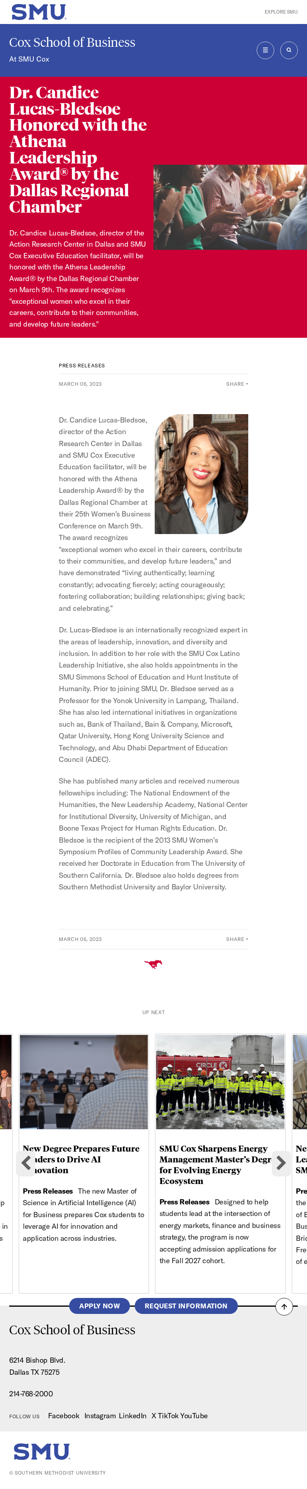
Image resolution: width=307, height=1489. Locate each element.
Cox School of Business (72, 42)
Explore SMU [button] (281, 12)
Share (235, 384)
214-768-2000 (31, 1393)
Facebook (63, 1415)
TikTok (168, 1415)
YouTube (194, 1415)
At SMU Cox (29, 59)
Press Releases (82, 365)
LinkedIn (132, 1415)
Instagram (100, 1415)
